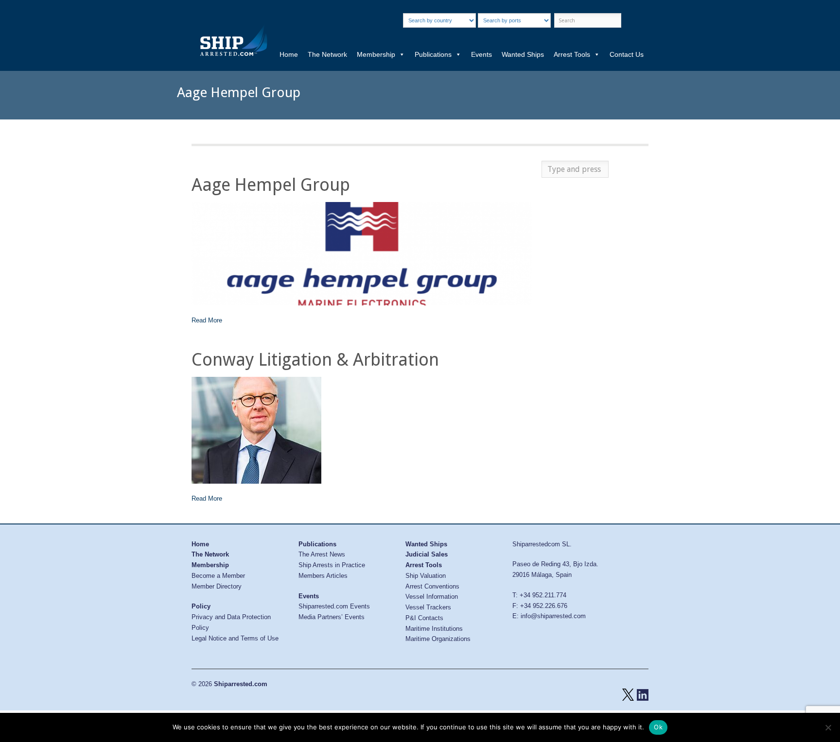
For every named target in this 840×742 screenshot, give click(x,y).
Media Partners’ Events (331, 617)
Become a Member (218, 575)
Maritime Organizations (438, 638)
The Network (327, 54)
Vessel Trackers (428, 607)
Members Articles (323, 575)
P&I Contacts (424, 618)
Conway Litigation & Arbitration (315, 359)
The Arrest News (321, 554)
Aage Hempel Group (271, 184)
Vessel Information (431, 596)
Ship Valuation (425, 575)
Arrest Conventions (432, 586)
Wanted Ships (523, 54)
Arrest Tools (572, 54)
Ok (658, 727)
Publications (433, 54)
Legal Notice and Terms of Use (235, 638)
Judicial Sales (426, 554)
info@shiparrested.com (553, 616)
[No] (828, 727)
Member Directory (217, 586)
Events (481, 54)
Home (289, 54)
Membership (376, 54)
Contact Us (627, 54)
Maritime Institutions (434, 628)
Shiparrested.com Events (334, 606)
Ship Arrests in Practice (331, 565)
